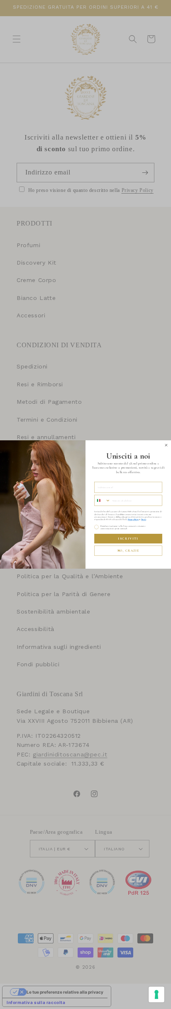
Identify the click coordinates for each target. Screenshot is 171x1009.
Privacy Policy (133, 520)
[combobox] (102, 500)
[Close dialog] (166, 445)
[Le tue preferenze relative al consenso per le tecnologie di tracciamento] (156, 994)
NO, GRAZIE (128, 550)
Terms (143, 520)
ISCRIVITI (128, 538)
